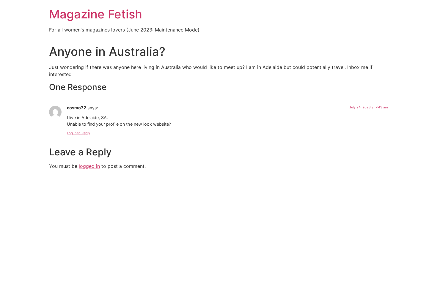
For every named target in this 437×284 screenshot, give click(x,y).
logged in (89, 166)
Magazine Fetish (95, 14)
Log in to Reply (78, 133)
